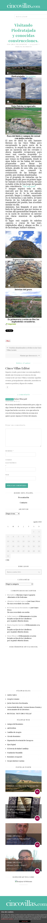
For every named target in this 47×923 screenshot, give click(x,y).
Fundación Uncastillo (15, 753)
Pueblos (18, 47)
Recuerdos (27, 47)
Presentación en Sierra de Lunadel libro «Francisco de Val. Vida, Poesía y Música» (20, 810)
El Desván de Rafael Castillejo (18, 749)
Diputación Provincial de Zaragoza (20, 740)
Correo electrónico (10, 463)
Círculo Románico (13, 736)
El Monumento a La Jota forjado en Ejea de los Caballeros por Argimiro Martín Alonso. (22, 618)
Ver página (31, 76)
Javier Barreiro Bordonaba (17, 703)
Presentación (23, 497)
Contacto (23, 502)
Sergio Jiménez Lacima (15, 761)
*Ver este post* (29, 186)
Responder (9, 399)
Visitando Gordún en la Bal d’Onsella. (23, 786)
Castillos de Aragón (14, 732)
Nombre (9, 451)
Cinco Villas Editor (19, 44)
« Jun (7, 560)
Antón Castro (12, 695)
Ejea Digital (11, 744)
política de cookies (7, 919)
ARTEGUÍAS (11, 728)
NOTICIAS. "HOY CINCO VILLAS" (19, 714)
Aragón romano (13, 699)
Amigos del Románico (15, 724)
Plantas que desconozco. (29, 356)
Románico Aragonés (14, 757)
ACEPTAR (25, 921)
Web (7, 475)
